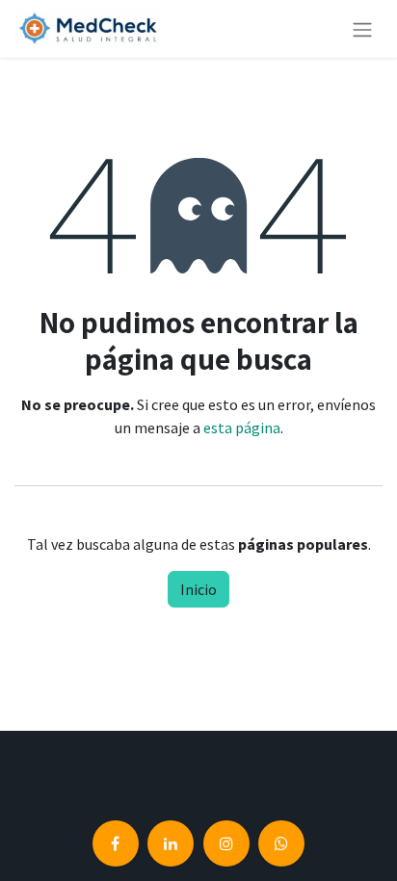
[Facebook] (116, 843)
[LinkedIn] (170, 843)
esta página (241, 427)
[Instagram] (226, 843)
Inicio (198, 589)
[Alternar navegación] (362, 29)
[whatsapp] (281, 843)
